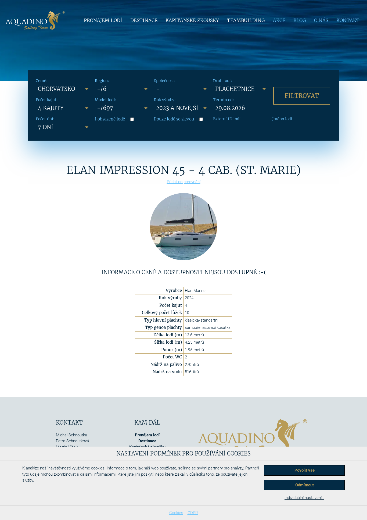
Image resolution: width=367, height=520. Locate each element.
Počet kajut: (47, 99)
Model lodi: (105, 99)
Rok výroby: (165, 99)
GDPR (193, 512)
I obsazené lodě (110, 119)
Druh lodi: (222, 80)
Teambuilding (246, 20)
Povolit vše (304, 470)
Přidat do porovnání (183, 181)
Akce (279, 20)
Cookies (176, 512)
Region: (102, 80)
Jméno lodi (282, 118)
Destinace (143, 20)
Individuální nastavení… (304, 497)
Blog (299, 20)
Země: (42, 80)
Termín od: (223, 99)
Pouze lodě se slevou (174, 119)
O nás (321, 20)
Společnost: (164, 80)
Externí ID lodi (227, 118)
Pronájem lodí (103, 20)
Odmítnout (304, 485)
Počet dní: (45, 118)
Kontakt (347, 20)
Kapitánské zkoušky (192, 20)
